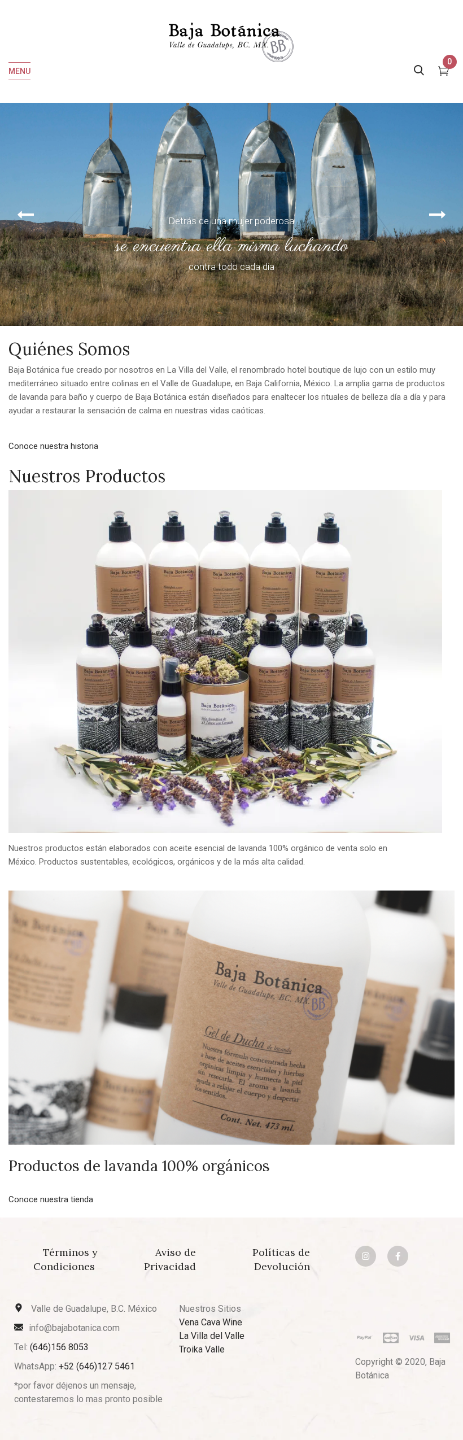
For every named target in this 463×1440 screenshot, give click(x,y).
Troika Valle (202, 1349)
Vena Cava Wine (210, 1322)
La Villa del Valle (211, 1335)
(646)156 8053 (59, 1347)
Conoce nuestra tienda (50, 1199)
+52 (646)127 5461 (97, 1366)
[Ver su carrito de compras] (443, 72)
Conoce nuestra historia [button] (53, 446)
